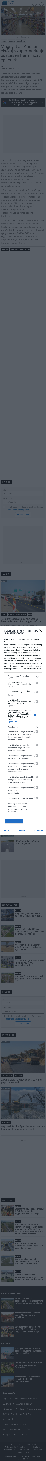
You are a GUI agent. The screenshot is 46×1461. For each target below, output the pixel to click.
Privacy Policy (37, 830)
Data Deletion (8, 830)
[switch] (36, 683)
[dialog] (23, 730)
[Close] (41, 631)
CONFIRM (14, 821)
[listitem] (23, 677)
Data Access (23, 830)
